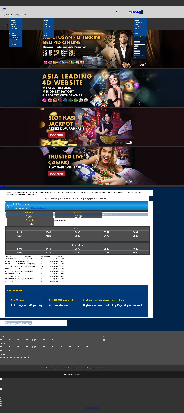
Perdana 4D (14, 40)
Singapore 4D (14, 37)
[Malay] (126, 12)
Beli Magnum (46, 19)
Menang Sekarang (109, 214)
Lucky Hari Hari (15, 44)
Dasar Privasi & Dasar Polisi (71, 368)
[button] (3, 186)
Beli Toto (48, 26)
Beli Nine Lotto (47, 30)
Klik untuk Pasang (92, 408)
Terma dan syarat (55, 368)
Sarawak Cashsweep (12, 32)
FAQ (83, 368)
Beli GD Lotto (46, 34)
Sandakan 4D (14, 35)
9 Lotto (13, 42)
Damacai (13, 24)
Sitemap (99, 368)
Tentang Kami (39, 368)
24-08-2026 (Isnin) (138, 32)
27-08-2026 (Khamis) (138, 19)
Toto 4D (13, 26)
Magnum (13, 22)
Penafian (106, 368)
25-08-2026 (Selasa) (138, 28)
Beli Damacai (46, 23)
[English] (123, 12)
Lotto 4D (13, 20)
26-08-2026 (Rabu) (138, 23)
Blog (47, 368)
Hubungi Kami (90, 368)
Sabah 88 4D (14, 29)
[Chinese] (124, 12)
